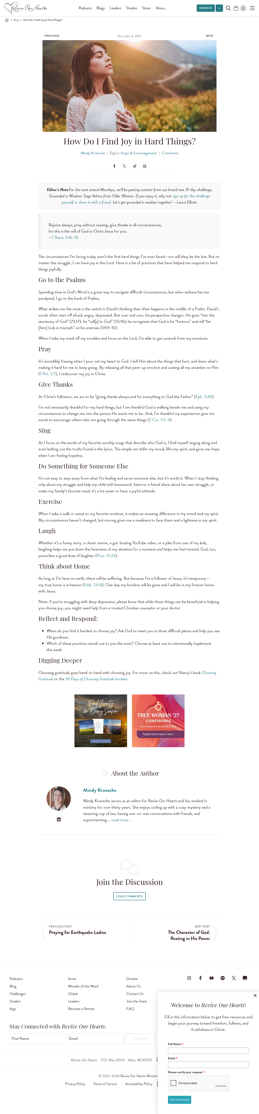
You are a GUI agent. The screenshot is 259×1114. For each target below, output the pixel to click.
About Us (133, 986)
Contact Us (135, 994)
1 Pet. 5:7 (47, 373)
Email (73, 1038)
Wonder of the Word (83, 986)
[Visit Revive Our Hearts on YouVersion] (245, 977)
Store (146, 8)
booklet (96, 679)
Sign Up (140, 1039)
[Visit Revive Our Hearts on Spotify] (222, 977)
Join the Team (136, 1001)
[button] (251, 8)
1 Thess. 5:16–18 (65, 237)
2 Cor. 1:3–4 (159, 419)
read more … (121, 820)
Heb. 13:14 (93, 585)
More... (161, 8)
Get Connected (179, 1099)
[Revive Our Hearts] (26, 8)
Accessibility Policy (138, 1083)
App (13, 1009)
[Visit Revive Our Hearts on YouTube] (211, 977)
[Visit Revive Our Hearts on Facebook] (200, 977)
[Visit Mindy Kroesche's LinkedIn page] (58, 819)
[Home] (6, 20)
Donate (206, 8)
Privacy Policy (75, 1083)
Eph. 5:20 (203, 396)
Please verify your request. (186, 1072)
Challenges (18, 994)
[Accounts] (243, 8)
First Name (20, 1038)
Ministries (140, 1076)
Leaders (115, 8)
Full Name (175, 1044)
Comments (170, 153)
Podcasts (85, 8)
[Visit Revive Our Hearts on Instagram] (189, 977)
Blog (16, 20)
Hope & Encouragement (139, 153)
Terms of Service (105, 1083)
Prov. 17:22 (106, 555)
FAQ (130, 1009)
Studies (131, 8)
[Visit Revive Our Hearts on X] (233, 977)
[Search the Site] (228, 8)
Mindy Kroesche (93, 153)
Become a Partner (81, 1009)
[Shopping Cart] (236, 8)
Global (73, 994)
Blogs (101, 8)
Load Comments (129, 896)
